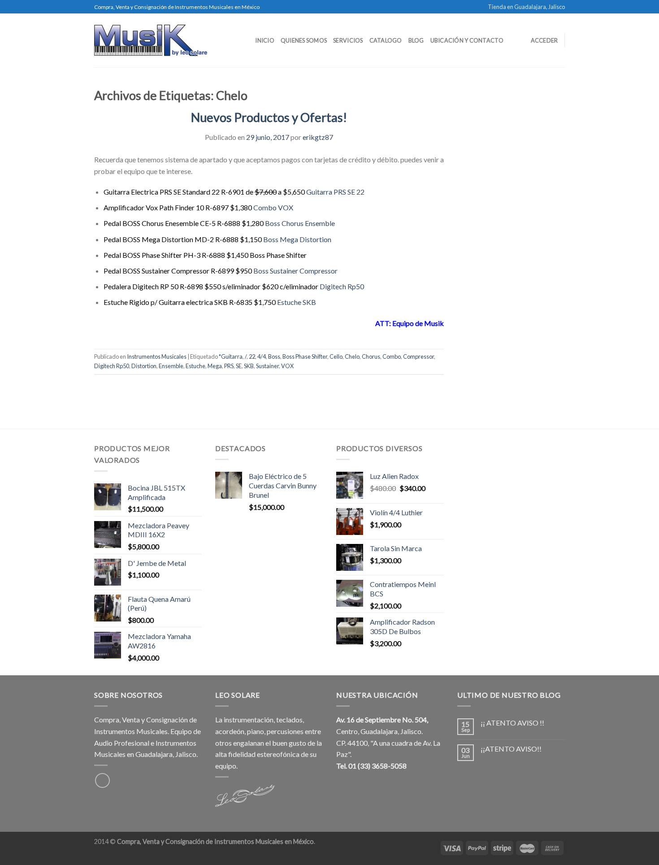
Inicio (264, 40)
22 (252, 356)
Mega (215, 365)
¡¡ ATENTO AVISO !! (512, 722)
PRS (229, 365)
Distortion (143, 365)
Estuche (195, 365)
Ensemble (171, 365)
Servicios (348, 40)
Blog (416, 40)
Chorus (371, 356)
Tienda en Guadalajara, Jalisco (526, 6)
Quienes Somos (304, 40)
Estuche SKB (296, 302)
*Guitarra (231, 356)
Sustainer (267, 365)
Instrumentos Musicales (156, 356)
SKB (249, 365)
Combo (391, 356)
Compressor (418, 356)
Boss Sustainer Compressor (295, 270)
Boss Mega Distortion (297, 239)
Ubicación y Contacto (466, 40)
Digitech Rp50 (342, 286)
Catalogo (385, 40)
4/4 (261, 356)
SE (239, 365)
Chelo (352, 356)
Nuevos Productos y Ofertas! (269, 117)
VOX (287, 365)
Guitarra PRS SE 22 (335, 191)
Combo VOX (273, 207)
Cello (336, 356)
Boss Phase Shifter (304, 356)
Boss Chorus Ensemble (300, 223)
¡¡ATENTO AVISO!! (511, 748)
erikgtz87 (318, 137)
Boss (274, 356)
